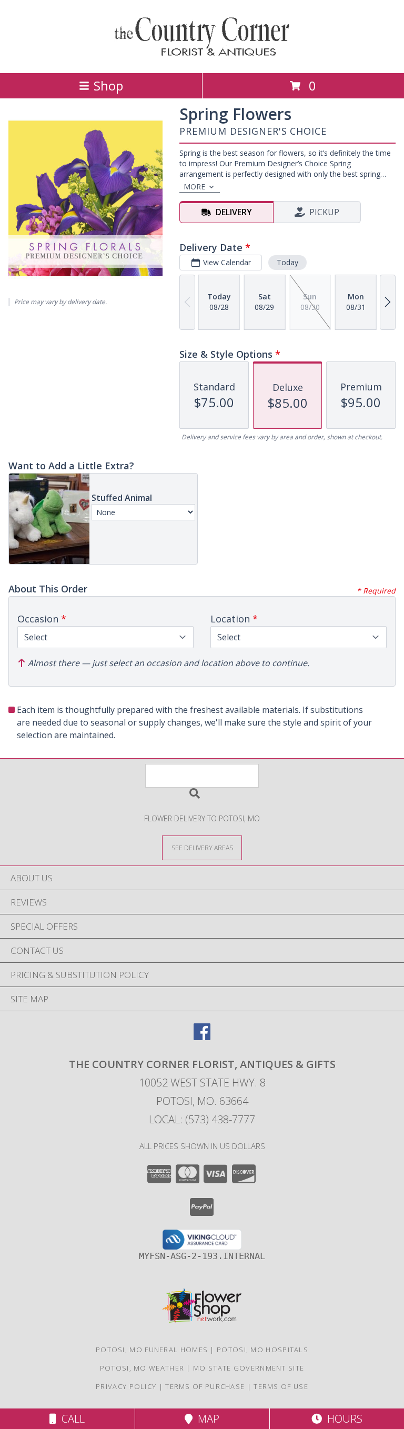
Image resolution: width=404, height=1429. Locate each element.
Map (206, 1419)
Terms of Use (281, 1386)
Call (70, 1419)
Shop (108, 85)
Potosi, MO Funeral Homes (152, 1349)
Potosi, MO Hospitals (262, 1349)
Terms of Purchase (205, 1386)
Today (287, 262)
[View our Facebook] (202, 1037)
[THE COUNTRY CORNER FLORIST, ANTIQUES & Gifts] (202, 58)
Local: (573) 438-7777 (202, 1119)
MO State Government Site (248, 1368)
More (194, 187)
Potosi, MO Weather (142, 1368)
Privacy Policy (126, 1386)
